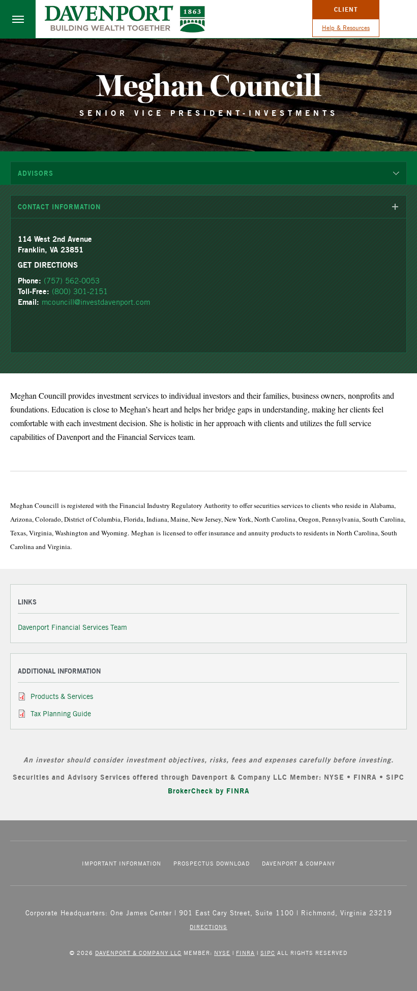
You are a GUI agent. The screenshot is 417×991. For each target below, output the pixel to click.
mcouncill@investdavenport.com (96, 302)
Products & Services (62, 696)
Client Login (346, 12)
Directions (208, 926)
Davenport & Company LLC (138, 952)
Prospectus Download (211, 863)
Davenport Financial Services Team (72, 627)
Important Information (121, 863)
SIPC (267, 952)
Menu (18, 19)
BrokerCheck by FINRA (209, 790)
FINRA (245, 952)
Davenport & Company (298, 863)
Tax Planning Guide (61, 714)
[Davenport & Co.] (125, 19)
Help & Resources (346, 27)
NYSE (222, 952)
